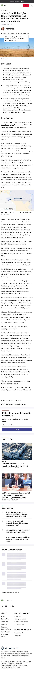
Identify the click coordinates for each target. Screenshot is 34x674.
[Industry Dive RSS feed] (13, 606)
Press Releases (5, 632)
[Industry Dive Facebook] (6, 606)
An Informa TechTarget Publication (17, 1)
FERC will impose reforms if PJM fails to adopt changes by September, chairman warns (16, 495)
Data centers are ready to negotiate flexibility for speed (15, 464)
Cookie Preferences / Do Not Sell (10, 667)
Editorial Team (5, 619)
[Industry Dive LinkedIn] (2, 606)
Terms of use (14, 665)
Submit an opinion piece (21, 621)
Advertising (17, 616)
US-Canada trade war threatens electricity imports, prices (17, 531)
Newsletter (4, 624)
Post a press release (13, 592)
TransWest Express (20, 362)
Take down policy (24, 665)
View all (4, 592)
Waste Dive (17, 635)
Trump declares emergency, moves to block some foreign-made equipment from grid (17, 514)
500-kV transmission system (15, 224)
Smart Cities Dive (19, 633)
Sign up (26, 5)
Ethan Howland (10, 28)
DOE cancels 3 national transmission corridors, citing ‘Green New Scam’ (17, 523)
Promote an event (19, 624)
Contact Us (4, 621)
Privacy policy (5, 665)
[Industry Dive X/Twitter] (9, 606)
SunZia (9, 362)
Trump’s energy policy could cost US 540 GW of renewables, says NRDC (18, 539)
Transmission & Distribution (17, 404)
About (3, 616)
